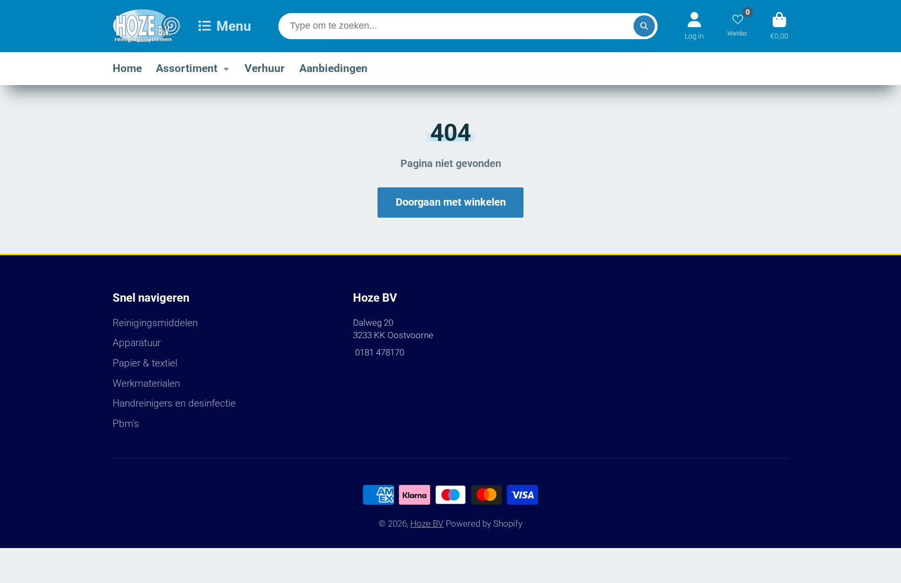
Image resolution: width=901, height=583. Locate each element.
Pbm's (126, 424)
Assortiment (186, 68)
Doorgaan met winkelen (451, 202)
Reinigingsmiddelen (155, 323)
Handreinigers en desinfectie (174, 403)
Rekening (694, 26)
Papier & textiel (145, 363)
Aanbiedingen (333, 68)
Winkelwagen (779, 26)
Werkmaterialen (146, 383)
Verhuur (265, 68)
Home (127, 68)
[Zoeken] (644, 26)
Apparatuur (137, 343)
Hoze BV (427, 523)
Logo (146, 26)
